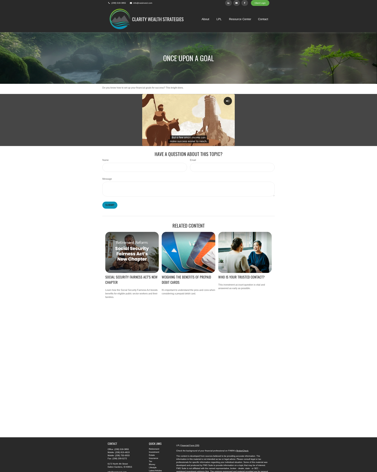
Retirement (154, 449)
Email (193, 160)
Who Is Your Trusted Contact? (241, 277)
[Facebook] (244, 3)
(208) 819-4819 (122, 452)
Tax (150, 461)
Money (152, 464)
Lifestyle (153, 467)
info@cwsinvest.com (142, 3)
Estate (152, 455)
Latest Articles (155, 470)
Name (105, 160)
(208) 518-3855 (118, 3)
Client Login (260, 3)
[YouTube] (236, 3)
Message (107, 179)
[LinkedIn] (228, 3)
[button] (205, 19)
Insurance (153, 458)
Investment (154, 452)
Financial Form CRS (189, 445)
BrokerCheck (242, 451)
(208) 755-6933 (122, 455)
